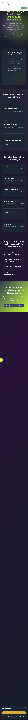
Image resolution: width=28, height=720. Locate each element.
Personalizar (21, 716)
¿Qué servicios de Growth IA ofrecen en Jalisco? (11, 260)
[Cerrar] (25, 707)
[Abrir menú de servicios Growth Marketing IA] (1, 360)
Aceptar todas (14, 712)
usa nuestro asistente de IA (15, 40)
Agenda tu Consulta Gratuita (14, 305)
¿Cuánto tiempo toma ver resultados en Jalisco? (10, 273)
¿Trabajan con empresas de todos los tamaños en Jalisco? (13, 266)
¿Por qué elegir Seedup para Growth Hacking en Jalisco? (11, 253)
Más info (22, 710)
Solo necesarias (8, 716)
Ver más (6, 171)
